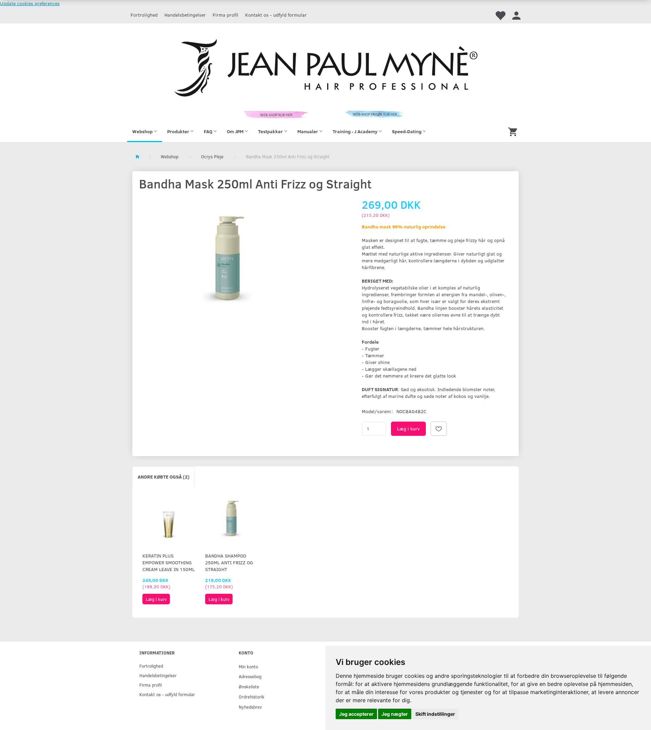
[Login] (516, 15)
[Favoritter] (500, 15)
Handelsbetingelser (185, 15)
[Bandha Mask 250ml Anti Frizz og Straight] (227, 259)
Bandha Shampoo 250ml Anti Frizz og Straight (229, 562)
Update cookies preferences (30, 3)
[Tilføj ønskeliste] (439, 429)
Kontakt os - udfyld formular (276, 15)
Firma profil (225, 15)
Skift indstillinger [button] (435, 714)
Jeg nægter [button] (394, 714)
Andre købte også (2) (164, 476)
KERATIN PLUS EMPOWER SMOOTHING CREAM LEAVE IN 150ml (168, 562)
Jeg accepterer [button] (356, 714)
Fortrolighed (144, 15)
